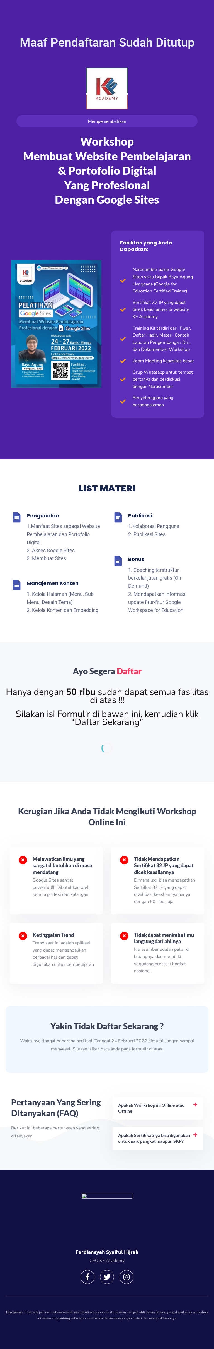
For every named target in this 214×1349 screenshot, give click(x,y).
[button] (158, 1108)
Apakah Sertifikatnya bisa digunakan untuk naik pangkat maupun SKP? (154, 1138)
